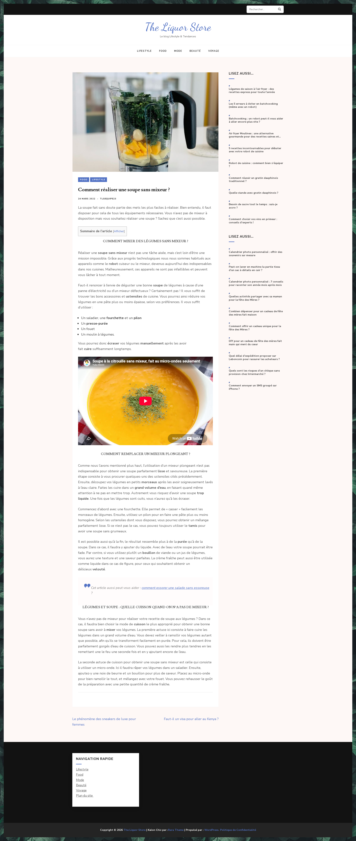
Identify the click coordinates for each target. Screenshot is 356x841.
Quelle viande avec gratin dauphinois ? (253, 193)
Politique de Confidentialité (238, 830)
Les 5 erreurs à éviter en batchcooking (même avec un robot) (253, 105)
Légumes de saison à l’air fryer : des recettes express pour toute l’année (252, 90)
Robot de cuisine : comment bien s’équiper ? (256, 165)
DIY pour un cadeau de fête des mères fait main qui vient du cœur (255, 342)
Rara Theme (176, 830)
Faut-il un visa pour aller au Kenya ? (191, 719)
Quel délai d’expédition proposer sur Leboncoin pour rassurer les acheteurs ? (254, 357)
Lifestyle (144, 51)
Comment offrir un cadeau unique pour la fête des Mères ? (255, 328)
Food (163, 51)
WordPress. (211, 830)
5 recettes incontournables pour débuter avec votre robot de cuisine (255, 150)
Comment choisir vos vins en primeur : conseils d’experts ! (253, 221)
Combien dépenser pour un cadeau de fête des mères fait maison (256, 313)
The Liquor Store (178, 27)
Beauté (195, 51)
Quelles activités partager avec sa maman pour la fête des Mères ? (255, 298)
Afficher (119, 231)
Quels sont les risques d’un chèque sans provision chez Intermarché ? (254, 372)
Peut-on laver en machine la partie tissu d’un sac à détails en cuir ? (254, 268)
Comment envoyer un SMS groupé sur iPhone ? (253, 387)
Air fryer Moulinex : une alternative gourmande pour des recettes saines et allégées (254, 135)
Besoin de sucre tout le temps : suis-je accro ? (253, 206)
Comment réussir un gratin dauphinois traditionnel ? (253, 179)
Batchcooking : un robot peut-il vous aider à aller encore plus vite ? (256, 120)
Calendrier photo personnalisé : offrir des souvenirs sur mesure (255, 253)
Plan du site (84, 796)
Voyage (213, 51)
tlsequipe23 (108, 198)
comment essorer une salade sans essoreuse (175, 588)
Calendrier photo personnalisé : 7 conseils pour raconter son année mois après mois (256, 283)
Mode (178, 51)
